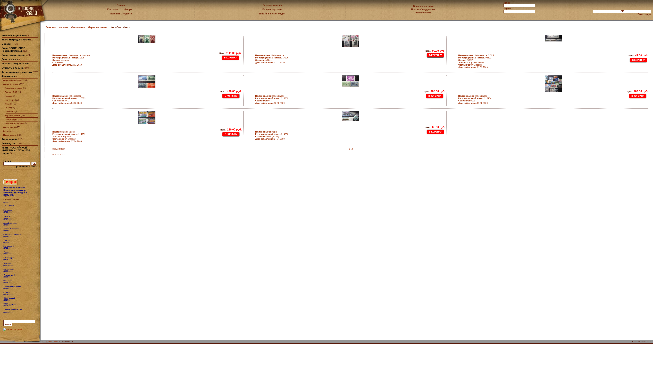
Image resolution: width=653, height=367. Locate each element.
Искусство (10, 100)
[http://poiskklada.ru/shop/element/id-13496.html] (13, 312)
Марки (63, 132)
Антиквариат (9, 139)
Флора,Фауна (11, 119)
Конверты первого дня (15, 63)
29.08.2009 (473, 103)
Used (263, 60)
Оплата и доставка (423, 6)
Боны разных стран (13, 55)
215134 (474, 98)
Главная (121, 5)
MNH (263, 101)
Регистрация (644, 14)
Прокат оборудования (423, 9)
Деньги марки (10, 59)
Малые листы (9, 127)
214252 (69, 134)
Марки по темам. (11, 84)
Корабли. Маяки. (12, 116)
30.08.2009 (67, 103)
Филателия (8, 76)
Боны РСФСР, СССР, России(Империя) (13, 49)
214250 (271, 134)
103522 (474, 58)
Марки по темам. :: (99, 27)
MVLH (61, 101)
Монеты (6, 43)
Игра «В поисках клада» (272, 13)
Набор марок (269, 55)
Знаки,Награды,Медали (16, 39)
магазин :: (65, 27)
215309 (271, 98)
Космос (8, 96)
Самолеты (9, 112)
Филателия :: (79, 27)
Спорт (8, 108)
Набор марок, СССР (476, 55)
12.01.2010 (67, 65)
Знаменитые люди (13, 88)
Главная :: (52, 27)
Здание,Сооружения (14, 123)
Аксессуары (9, 143)
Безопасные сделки (121, 13)
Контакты (112, 9)
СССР (465, 60)
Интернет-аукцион (272, 9)
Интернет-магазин (272, 5)
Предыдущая (58, 149)
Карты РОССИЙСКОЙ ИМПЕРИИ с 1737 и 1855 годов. (16, 150)
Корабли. (62, 136)
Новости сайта (423, 12)
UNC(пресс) (470, 65)
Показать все (58, 154)
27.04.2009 (67, 141)
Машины (9, 104)
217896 (271, 58)
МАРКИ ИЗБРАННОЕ (12, 80)
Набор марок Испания (71, 55)
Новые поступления (14, 35)
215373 (69, 98)
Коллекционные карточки (17, 72)
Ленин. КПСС (11, 92)
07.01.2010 (270, 62)
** (59, 62)
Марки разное (9, 135)
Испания (60, 60)
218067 (69, 58)
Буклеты (7, 131)
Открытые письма (12, 67)
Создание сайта (50, 341)
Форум (128, 9)
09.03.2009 (473, 67)
